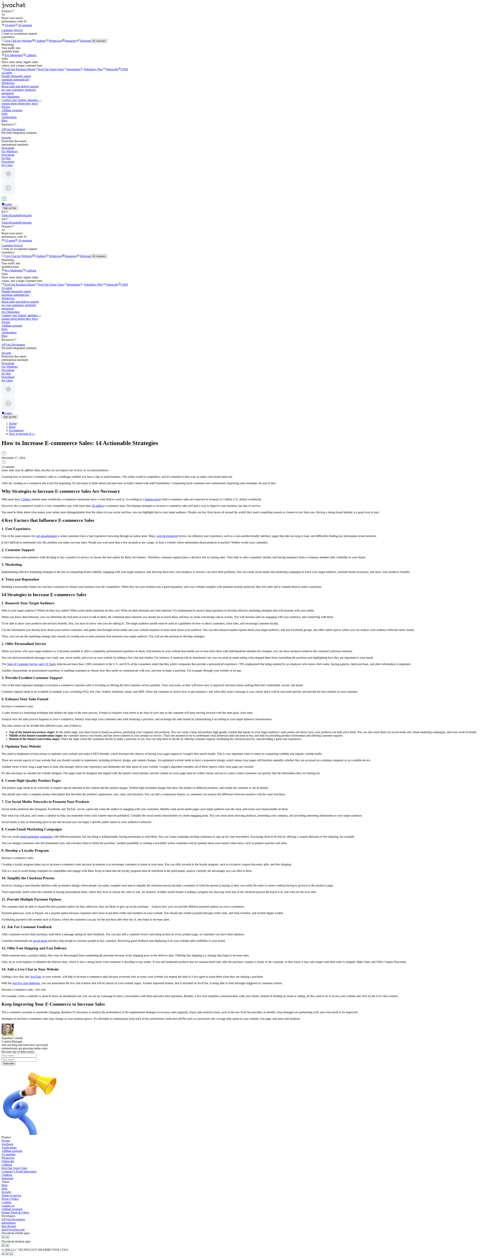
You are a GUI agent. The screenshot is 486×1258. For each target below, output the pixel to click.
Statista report (152, 499)
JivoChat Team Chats (51, 69)
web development (167, 536)
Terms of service (11, 1195)
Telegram (85, 40)
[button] (243, 11)
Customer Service (12, 30)
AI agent (10, 25)
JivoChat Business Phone (20, 69)
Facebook (7, 1144)
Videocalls (111, 69)
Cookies (6, 1202)
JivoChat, (36, 976)
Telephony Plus (93, 69)
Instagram (71, 40)
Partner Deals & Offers (15, 1212)
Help (4, 113)
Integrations (74, 69)
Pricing (6, 107)
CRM (124, 69)
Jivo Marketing (14, 55)
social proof (40, 940)
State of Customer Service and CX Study (31, 664)
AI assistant (25, 25)
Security (6, 1192)
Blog (4, 120)
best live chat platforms (26, 983)
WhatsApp (55, 40)
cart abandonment (47, 536)
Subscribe (8, 1063)
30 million (98, 505)
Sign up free (9, 208)
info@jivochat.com (13, 1229)
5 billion (26, 499)
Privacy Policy (10, 1198)
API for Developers (13, 1219)
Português (26, 215)
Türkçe (6, 215)
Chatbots (40, 40)
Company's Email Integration (19, 1171)
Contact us (8, 1205)
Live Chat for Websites (18, 40)
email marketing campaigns (36, 836)
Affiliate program (12, 110)
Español (15, 215)
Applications (9, 117)
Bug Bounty (9, 1226)
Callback (31, 55)
